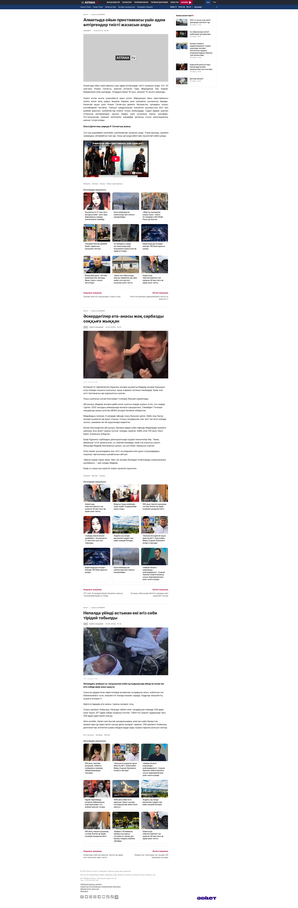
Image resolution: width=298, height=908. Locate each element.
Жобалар (127, 2)
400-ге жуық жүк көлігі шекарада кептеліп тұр (200, 21)
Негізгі (85, 14)
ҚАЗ (208, 2)
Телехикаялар (141, 2)
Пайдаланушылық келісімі (90, 884)
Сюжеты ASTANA (98, 14)
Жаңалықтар (113, 2)
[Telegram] (99, 896)
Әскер (95, 476)
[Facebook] (82, 896)
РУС (214, 2)
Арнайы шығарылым (126, 7)
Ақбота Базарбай (96, 327)
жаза (103, 184)
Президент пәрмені (145, 7)
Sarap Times (98, 7)
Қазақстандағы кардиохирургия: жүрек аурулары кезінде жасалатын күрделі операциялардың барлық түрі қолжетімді (201, 49)
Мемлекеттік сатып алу (89, 889)
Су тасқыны (89, 735)
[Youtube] (103, 896)
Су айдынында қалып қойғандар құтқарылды (200, 33)
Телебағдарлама (159, 2)
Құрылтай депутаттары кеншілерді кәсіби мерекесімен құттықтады (201, 66)
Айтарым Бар (110, 7)
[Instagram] (90, 896)
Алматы (87, 184)
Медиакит (84, 891)
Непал (107, 735)
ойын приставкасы (115, 184)
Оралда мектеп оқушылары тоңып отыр (101, 296)
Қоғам (95, 184)
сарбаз (87, 476)
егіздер (100, 735)
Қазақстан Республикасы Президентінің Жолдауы (100, 887)
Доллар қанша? (196, 79)
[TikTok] (108, 896)
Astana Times (85, 7)
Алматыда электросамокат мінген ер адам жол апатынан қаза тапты (103, 856)
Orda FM (174, 2)
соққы (102, 476)
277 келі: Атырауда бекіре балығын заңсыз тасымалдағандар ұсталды (103, 594)
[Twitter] (86, 896)
